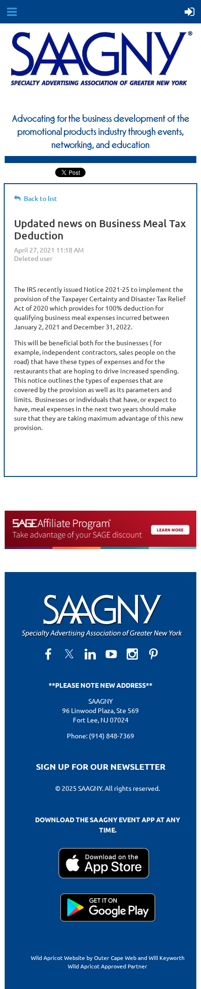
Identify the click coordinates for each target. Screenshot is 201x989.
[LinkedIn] (90, 654)
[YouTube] (111, 654)
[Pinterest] (153, 654)
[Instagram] (132, 654)
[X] (69, 654)
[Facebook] (48, 654)
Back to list (40, 198)
